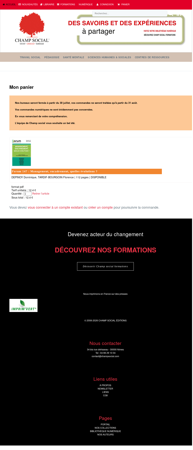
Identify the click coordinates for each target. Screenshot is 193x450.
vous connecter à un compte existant (55, 207)
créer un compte (100, 207)
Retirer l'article (40, 193)
